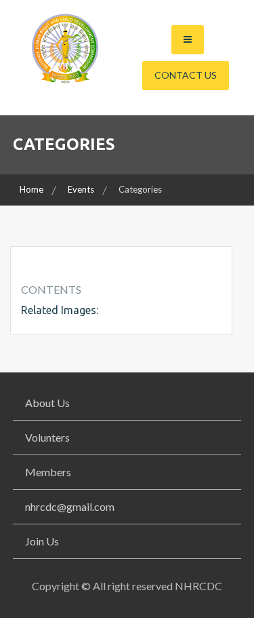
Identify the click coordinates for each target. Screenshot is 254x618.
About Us (47, 402)
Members (48, 471)
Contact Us (185, 75)
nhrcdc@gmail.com (69, 506)
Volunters (47, 437)
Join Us (42, 541)
